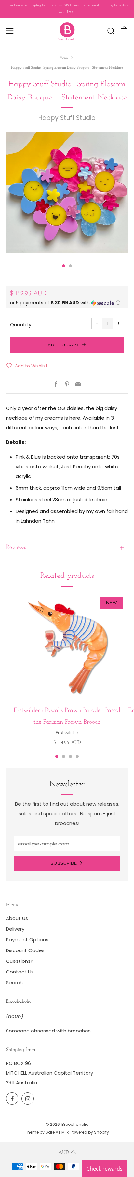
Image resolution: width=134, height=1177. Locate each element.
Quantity (20, 324)
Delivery (15, 929)
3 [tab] (70, 756)
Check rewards (105, 1168)
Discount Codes (25, 950)
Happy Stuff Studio (67, 117)
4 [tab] (77, 756)
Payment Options (27, 939)
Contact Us (20, 971)
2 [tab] (63, 756)
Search (14, 982)
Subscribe (64, 863)
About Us (17, 918)
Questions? (19, 961)
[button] (67, 302)
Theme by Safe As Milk (47, 1132)
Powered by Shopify (90, 1132)
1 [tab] (56, 756)
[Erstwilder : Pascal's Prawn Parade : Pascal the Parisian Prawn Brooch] (67, 647)
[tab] (63, 265)
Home (64, 58)
